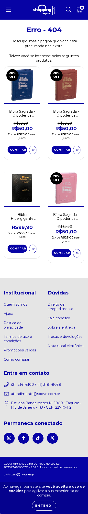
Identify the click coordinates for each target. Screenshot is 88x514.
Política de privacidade (13, 325)
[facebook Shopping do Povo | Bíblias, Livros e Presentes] (23, 438)
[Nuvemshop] (19, 475)
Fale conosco (59, 318)
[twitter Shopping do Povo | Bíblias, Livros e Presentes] (52, 438)
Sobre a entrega (61, 327)
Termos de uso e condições (18, 338)
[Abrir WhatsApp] (75, 501)
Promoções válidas (20, 350)
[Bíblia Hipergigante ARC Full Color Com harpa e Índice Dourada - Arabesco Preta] (32, 249)
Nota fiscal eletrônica (66, 346)
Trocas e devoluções (65, 336)
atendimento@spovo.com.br (35, 394)
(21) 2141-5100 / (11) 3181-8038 (36, 384)
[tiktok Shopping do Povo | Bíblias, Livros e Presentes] (38, 438)
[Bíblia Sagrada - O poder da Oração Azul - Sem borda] (32, 150)
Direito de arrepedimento (60, 306)
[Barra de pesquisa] (69, 9)
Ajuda (8, 314)
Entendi (44, 505)
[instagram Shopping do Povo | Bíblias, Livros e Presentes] (9, 438)
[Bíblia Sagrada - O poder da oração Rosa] (76, 253)
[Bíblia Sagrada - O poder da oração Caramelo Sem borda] (76, 150)
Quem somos (15, 304)
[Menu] (8, 9)
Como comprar (16, 359)
